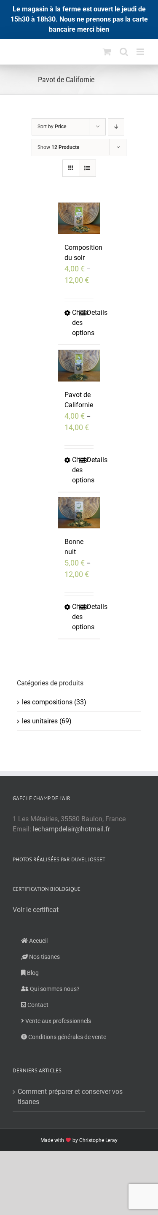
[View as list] (87, 168)
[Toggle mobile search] (124, 51)
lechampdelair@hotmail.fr (71, 829)
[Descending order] (116, 126)
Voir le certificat (36, 910)
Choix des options (75, 322)
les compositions (47, 702)
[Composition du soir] (79, 218)
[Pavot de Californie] (79, 366)
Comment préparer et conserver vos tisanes (70, 1097)
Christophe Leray (98, 1140)
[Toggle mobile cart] (107, 51)
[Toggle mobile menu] (141, 51)
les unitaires (40, 721)
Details (90, 312)
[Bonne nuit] (79, 513)
